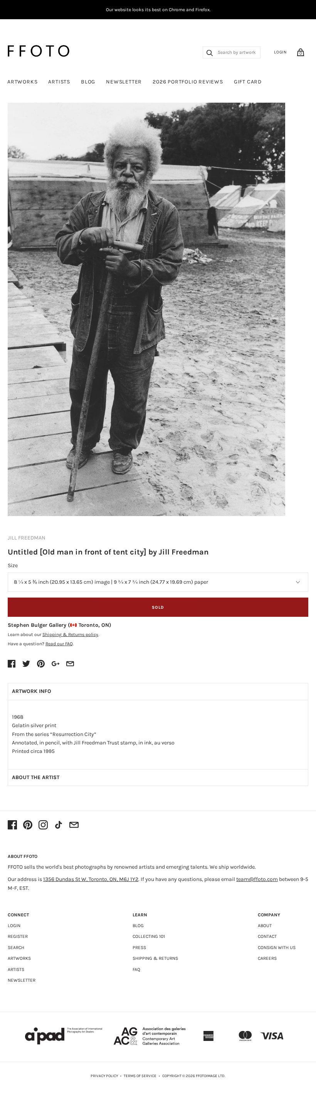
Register (18, 936)
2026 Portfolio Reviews (188, 81)
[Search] (209, 53)
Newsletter (124, 81)
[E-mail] (74, 825)
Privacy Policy (104, 1076)
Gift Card (248, 81)
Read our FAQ (59, 643)
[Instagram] (43, 825)
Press (139, 947)
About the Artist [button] (35, 777)
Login (280, 52)
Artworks (22, 81)
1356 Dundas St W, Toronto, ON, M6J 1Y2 (90, 879)
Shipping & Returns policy (70, 634)
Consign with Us (277, 947)
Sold (158, 607)
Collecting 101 (149, 936)
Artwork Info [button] (31, 691)
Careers (267, 958)
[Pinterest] (27, 825)
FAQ (136, 969)
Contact (267, 936)
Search (16, 947)
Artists (59, 81)
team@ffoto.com (257, 879)
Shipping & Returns (155, 958)
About (265, 925)
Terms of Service (140, 1076)
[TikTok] (58, 825)
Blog (88, 81)
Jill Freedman (26, 538)
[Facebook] (12, 825)
